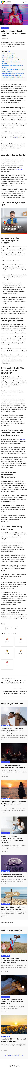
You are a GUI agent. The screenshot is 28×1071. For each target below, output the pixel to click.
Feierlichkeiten (18, 169)
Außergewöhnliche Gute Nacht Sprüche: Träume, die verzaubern (12, 876)
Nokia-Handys (17, 138)
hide (9, 51)
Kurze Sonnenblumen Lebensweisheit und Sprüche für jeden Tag (13, 1040)
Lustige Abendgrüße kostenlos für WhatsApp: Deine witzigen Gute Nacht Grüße (12, 1002)
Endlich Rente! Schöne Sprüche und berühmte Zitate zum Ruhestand (13, 908)
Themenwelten (5, 27)
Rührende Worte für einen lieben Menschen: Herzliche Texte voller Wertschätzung (12, 731)
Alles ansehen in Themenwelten (13, 1055)
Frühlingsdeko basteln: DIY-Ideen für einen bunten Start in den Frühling (15, 692)
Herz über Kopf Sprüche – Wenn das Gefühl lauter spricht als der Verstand (13, 804)
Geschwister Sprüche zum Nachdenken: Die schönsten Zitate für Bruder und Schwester (14, 960)
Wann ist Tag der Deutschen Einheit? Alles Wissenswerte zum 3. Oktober (13, 682)
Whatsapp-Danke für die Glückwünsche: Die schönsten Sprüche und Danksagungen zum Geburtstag (12, 839)
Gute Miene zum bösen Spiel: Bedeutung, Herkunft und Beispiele (13, 766)
